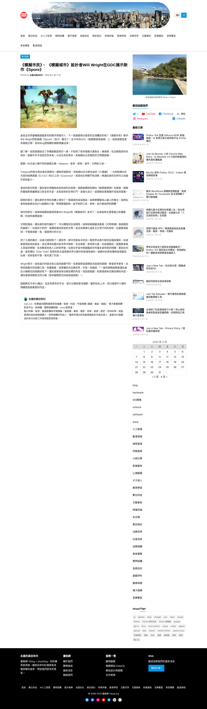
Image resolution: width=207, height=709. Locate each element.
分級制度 (137, 635)
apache (141, 617)
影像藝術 (137, 465)
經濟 (174, 635)
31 (159, 372)
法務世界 (137, 531)
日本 (152, 635)
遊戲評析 (137, 575)
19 (175, 362)
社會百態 (137, 539)
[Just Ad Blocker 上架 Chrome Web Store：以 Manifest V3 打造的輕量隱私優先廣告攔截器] (138, 158)
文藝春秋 (137, 502)
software (138, 414)
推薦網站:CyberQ (115, 665)
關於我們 (68, 661)
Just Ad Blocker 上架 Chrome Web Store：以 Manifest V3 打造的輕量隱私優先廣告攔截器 (166, 156)
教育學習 (137, 487)
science (137, 407)
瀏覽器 (166, 635)
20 (182, 362)
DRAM (172, 617)
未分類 (136, 517)
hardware (138, 392)
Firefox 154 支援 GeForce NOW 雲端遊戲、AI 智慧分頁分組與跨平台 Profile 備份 (166, 138)
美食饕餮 (137, 553)
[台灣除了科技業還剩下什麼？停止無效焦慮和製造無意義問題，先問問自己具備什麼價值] (138, 311)
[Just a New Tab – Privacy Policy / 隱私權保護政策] (138, 329)
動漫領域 (137, 436)
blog (135, 385)
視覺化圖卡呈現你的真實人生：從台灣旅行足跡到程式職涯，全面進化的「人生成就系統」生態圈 (165, 212)
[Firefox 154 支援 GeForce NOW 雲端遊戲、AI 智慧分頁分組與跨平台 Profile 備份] (138, 137)
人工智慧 (137, 429)
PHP (144, 631)
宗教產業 (137, 451)
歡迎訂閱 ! (156, 668)
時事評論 (137, 509)
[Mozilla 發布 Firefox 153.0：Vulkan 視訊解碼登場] (138, 177)
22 (144, 367)
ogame (182, 626)
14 (136, 362)
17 (160, 362)
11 (167, 356)
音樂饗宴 (137, 597)
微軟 (146, 635)
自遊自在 (137, 568)
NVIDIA (173, 626)
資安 (181, 635)
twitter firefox (164, 631)
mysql (165, 626)
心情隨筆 (137, 473)
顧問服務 (110, 661)
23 (151, 367)
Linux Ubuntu (154, 626)
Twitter (152, 631)
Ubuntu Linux (178, 631)
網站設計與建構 (114, 670)
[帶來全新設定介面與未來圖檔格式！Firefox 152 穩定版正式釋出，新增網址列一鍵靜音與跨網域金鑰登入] (138, 249)
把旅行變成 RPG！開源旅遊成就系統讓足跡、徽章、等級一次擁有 (165, 230)
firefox (137, 621)
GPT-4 (136, 626)
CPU (165, 617)
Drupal (180, 617)
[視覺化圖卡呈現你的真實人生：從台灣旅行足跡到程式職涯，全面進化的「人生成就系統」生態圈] (138, 214)
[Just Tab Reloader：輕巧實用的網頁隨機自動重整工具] (138, 296)
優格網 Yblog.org (110, 693)
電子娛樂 (25, 56)
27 (182, 367)
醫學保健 (137, 583)
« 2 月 (155, 376)
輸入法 (136, 639)
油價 (159, 635)
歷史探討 (137, 524)
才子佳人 (137, 480)
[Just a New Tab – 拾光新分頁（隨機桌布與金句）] (138, 267)
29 (144, 372)
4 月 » (164, 376)
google (177, 621)
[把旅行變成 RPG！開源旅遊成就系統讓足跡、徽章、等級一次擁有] (138, 233)
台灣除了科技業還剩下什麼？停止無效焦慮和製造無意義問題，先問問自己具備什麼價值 (158, 312)
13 (182, 356)
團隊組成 (68, 665)
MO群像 (137, 399)
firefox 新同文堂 (149, 621)
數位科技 (137, 495)
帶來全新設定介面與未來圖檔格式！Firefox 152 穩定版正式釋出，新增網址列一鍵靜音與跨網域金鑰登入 (166, 250)
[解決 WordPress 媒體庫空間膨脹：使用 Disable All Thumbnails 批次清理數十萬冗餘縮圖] (138, 194)
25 (167, 367)
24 (159, 367)
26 (174, 367)
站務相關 (137, 546)
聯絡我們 (68, 675)
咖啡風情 (137, 443)
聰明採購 (137, 561)
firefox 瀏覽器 (165, 621)
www (136, 422)
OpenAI (137, 631)
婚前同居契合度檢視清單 (158, 281)
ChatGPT (157, 617)
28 (136, 372)
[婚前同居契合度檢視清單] (138, 282)
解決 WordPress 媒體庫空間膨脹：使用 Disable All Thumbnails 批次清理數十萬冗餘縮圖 (166, 194)
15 (144, 362)
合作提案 (110, 675)
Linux (144, 626)
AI (134, 617)
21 (136, 367)
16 (152, 362)
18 (167, 362)
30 (151, 372)
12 (175, 356)
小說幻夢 (137, 458)
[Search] (184, 15)
